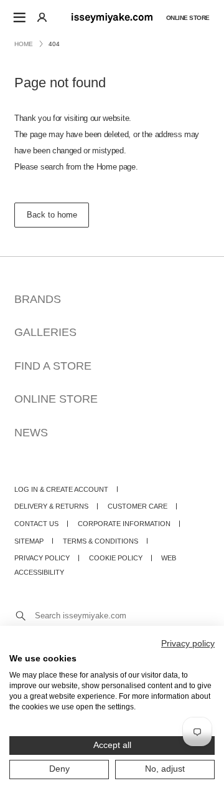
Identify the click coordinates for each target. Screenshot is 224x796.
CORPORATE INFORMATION (124, 523)
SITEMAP (29, 541)
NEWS (31, 432)
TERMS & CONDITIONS (100, 541)
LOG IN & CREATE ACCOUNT (61, 489)
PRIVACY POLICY (42, 558)
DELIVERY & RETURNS (51, 506)
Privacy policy (188, 643)
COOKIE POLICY (115, 558)
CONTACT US (36, 523)
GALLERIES (45, 331)
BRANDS (37, 298)
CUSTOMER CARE (137, 506)
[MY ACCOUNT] (42, 17)
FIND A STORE (52, 365)
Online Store (188, 17)
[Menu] (19, 17)
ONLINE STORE (56, 398)
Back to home (52, 214)
